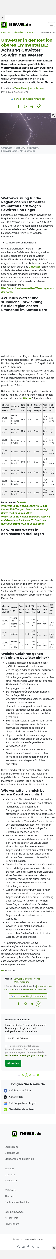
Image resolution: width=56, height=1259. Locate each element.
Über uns (10, 1174)
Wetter (36, 978)
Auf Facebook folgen (20, 1090)
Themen (9, 1196)
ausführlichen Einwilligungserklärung (24, 1055)
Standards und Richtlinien (19, 1158)
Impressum (11, 1146)
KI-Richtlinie (11, 1218)
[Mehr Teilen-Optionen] (38, 106)
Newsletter (11, 1180)
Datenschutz (12, 1152)
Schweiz (18, 978)
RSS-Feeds (10, 1190)
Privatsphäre (12, 1224)
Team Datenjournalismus (28, 88)
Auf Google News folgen (22, 1103)
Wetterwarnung (22, 981)
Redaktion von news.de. (35, 989)
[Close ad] (2, 17)
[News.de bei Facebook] (28, 1246)
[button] (28, 98)
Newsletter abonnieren (21, 1109)
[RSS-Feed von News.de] (37, 1246)
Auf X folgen (15, 1096)
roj (2, 970)
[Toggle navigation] (51, 24)
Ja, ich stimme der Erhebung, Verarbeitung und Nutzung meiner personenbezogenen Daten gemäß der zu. (26, 1050)
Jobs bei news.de (14, 1212)
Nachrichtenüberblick (17, 1202)
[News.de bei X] (33, 1246)
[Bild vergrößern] (53, 115)
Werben (9, 1168)
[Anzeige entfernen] (54, 1248)
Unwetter (27, 978)
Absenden (13, 1063)
